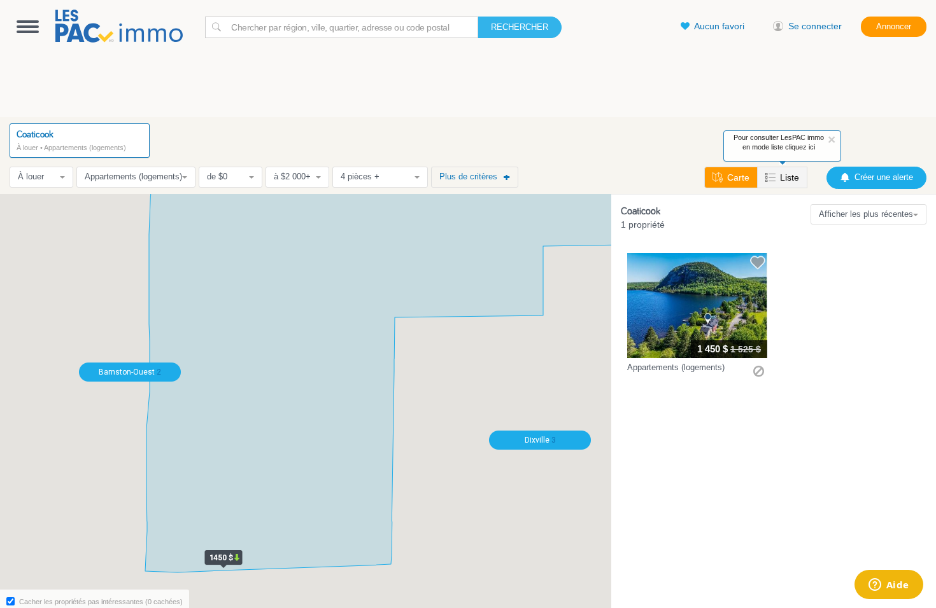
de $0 (217, 176)
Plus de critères (468, 176)
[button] (697, 317)
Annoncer (893, 26)
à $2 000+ (292, 176)
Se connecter (815, 26)
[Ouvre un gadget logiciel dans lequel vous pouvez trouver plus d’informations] (888, 586)
